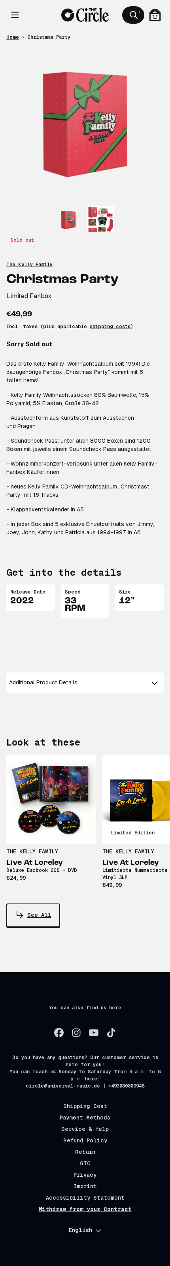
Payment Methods (85, 1117)
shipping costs (110, 326)
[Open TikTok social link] (111, 1032)
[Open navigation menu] (15, 15)
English (80, 1230)
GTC (85, 1163)
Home (12, 37)
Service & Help (85, 1129)
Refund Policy (85, 1140)
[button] (85, 682)
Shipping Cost (85, 1106)
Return (85, 1152)
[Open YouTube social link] (93, 1032)
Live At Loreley (34, 863)
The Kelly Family (29, 264)
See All (39, 915)
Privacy (85, 1175)
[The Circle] (85, 14)
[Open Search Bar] (133, 15)
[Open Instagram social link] (76, 1032)
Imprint (85, 1186)
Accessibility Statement (85, 1198)
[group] (68, 219)
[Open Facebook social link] (59, 1032)
